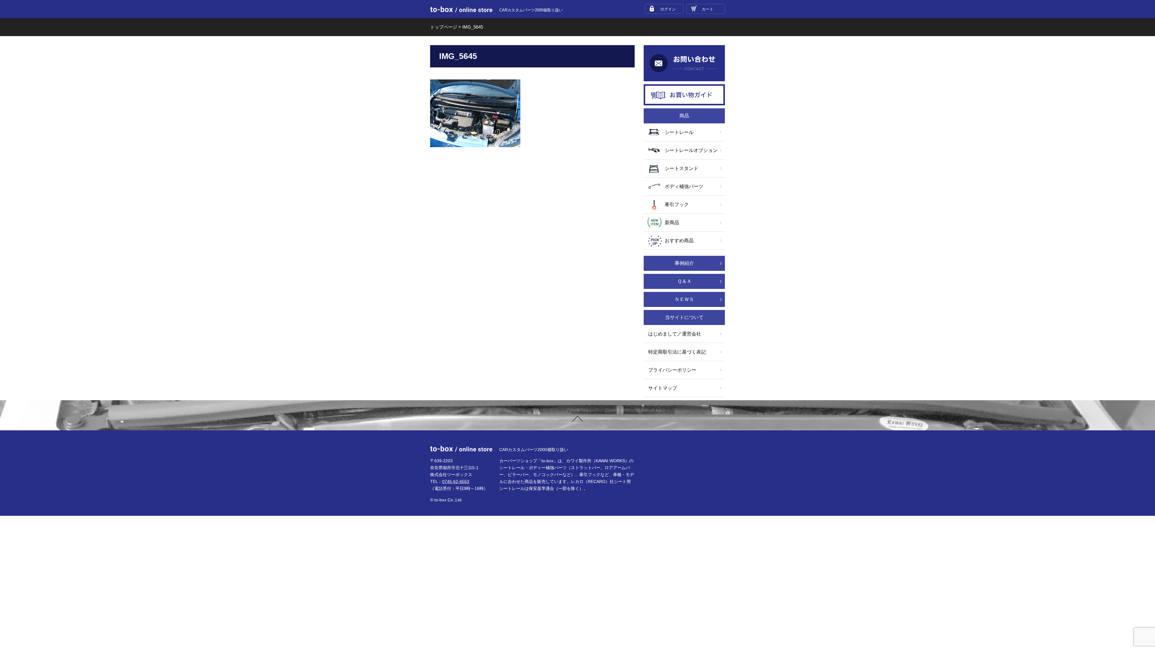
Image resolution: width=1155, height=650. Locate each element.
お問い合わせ (684, 63)
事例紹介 (684, 263)
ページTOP (577, 416)
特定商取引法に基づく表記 (677, 351)
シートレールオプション (691, 150)
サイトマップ (662, 388)
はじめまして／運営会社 (674, 333)
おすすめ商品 (679, 240)
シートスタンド (681, 168)
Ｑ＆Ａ (684, 281)
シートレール (679, 132)
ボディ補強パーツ (684, 186)
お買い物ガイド (684, 94)
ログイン (668, 9)
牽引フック (677, 204)
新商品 (672, 222)
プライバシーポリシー (672, 370)
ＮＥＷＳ (684, 299)
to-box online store (461, 9)
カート (707, 9)
